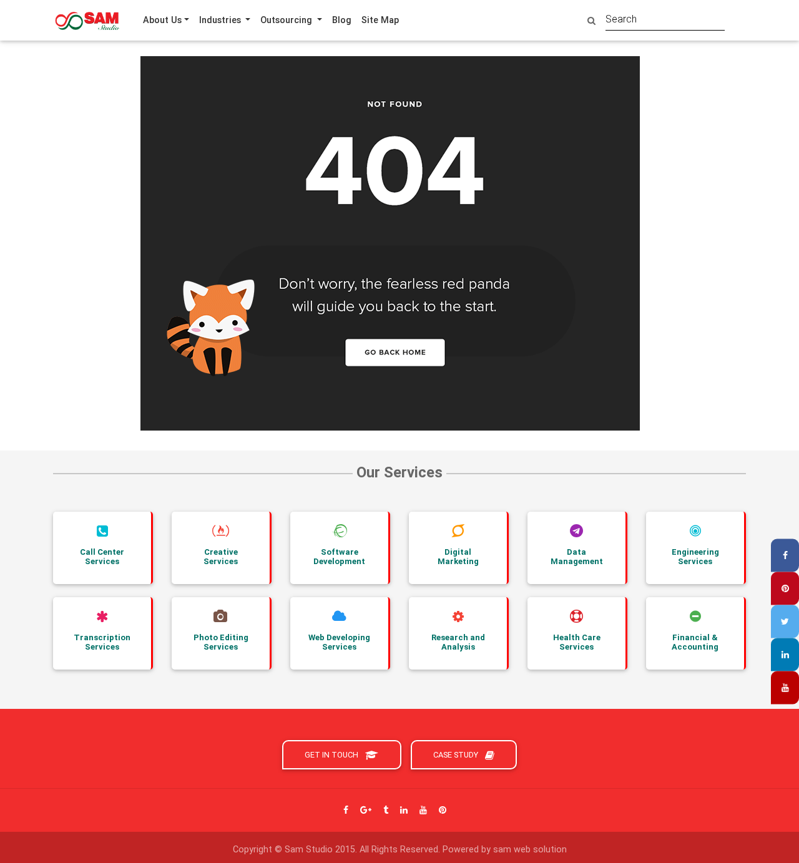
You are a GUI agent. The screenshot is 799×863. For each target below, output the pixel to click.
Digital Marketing (458, 557)
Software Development (339, 557)
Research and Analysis (458, 642)
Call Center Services (102, 557)
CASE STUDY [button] (456, 754)
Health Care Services (576, 642)
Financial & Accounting (695, 642)
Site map (380, 20)
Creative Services (220, 557)
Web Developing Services (339, 642)
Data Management (577, 557)
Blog (341, 20)
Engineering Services (695, 557)
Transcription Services (102, 642)
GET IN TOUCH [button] (332, 754)
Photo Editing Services (221, 642)
